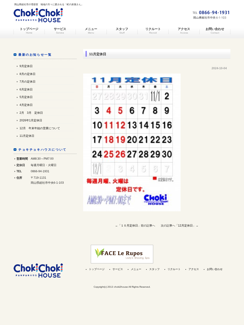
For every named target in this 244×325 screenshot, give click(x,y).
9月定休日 (26, 66)
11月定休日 (27, 136)
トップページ (29, 30)
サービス (60, 30)
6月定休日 (26, 89)
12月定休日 (185, 225)
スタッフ (122, 30)
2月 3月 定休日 (31, 112)
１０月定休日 (129, 225)
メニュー (91, 30)
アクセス (184, 30)
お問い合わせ (215, 30)
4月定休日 (26, 105)
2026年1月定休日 (31, 120)
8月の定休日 (28, 74)
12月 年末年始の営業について (40, 128)
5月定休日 (26, 97)
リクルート (153, 30)
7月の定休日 (28, 81)
